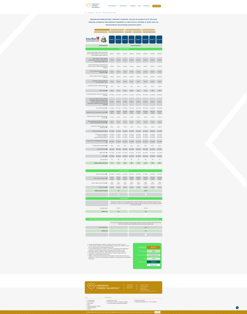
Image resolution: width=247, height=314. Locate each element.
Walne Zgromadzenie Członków (94, 306)
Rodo (139, 5)
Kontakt (89, 309)
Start (86, 12)
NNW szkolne (98, 12)
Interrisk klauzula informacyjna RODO (133, 29)
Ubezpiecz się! (153, 265)
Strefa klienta (146, 5)
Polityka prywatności (91, 307)
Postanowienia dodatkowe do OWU (116, 32)
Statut (88, 304)
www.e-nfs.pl (130, 287)
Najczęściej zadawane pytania (149, 32)
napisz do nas (143, 288)
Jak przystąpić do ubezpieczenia (117, 29)
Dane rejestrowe (90, 301)
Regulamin (133, 5)
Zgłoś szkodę (156, 6)
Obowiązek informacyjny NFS (148, 29)
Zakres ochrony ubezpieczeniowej (102, 29)
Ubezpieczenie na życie (112, 300)
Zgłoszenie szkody (137, 32)
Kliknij (112, 312)
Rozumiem (157, 312)
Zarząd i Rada (90, 303)
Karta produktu (128, 32)
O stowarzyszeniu (91, 300)
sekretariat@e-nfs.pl (144, 289)
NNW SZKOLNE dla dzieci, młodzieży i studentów (117, 301)
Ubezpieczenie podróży (140, 300)
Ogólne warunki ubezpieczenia (101, 32)
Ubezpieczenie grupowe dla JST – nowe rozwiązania (146, 301)
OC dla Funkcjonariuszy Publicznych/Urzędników (117, 303)
